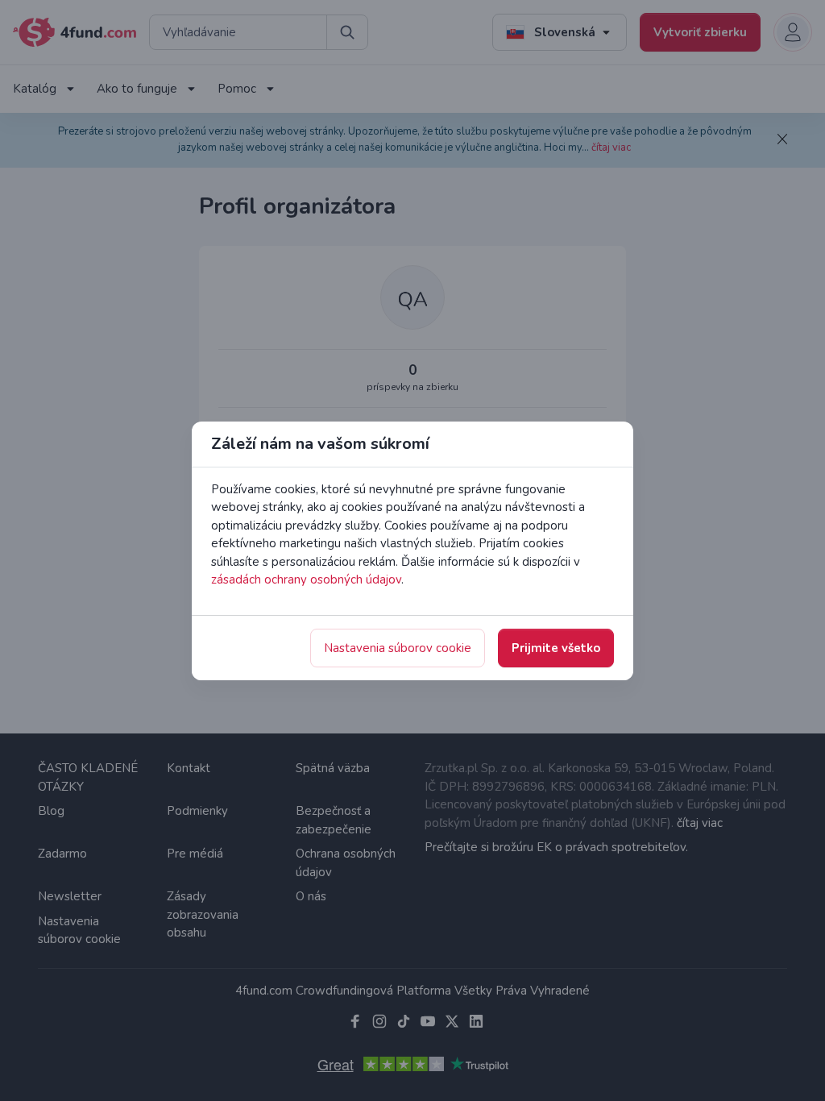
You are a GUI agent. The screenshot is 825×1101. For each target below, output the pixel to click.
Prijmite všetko (556, 648)
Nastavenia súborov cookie (397, 648)
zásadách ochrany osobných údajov (306, 579)
